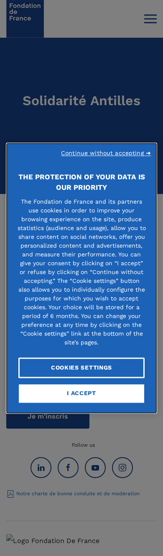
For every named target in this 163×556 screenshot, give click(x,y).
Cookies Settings (81, 367)
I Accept (81, 393)
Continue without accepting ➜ (106, 153)
